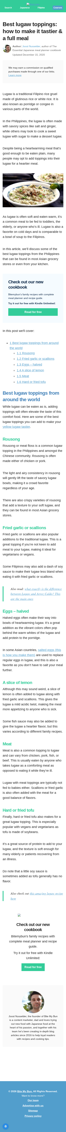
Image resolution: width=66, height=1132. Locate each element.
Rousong (26, 353)
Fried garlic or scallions (35, 359)
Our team (33, 1100)
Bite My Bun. (25, 1091)
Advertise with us (33, 1105)
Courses (58, 7)
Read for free (33, 312)
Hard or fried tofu (31, 382)
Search (8, 7)
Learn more (14, 75)
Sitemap (33, 1110)
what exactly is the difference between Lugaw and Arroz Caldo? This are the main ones (36, 594)
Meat (23, 376)
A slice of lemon (30, 370)
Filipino (41, 7)
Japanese (25, 7)
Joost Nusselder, (31, 46)
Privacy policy (33, 1115)
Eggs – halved (29, 364)
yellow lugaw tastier (16, 427)
